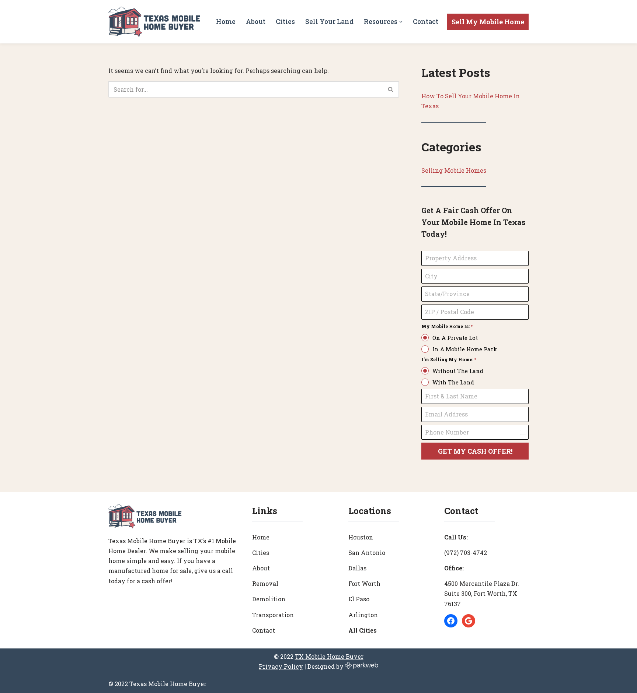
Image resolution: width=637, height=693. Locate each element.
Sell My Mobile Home (488, 21)
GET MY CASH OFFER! (475, 451)
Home (226, 21)
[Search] (391, 89)
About (255, 21)
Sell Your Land (329, 21)
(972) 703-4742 (465, 552)
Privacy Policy (281, 666)
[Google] (468, 620)
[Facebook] (450, 620)
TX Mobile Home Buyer (329, 656)
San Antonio (366, 552)
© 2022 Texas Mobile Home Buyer (157, 683)
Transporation (273, 615)
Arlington (363, 615)
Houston (360, 537)
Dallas (357, 568)
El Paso (358, 599)
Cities (285, 21)
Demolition (268, 599)
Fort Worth (364, 583)
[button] (401, 22)
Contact (425, 21)
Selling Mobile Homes (453, 170)
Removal (265, 583)
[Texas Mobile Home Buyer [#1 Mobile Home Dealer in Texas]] (154, 22)
